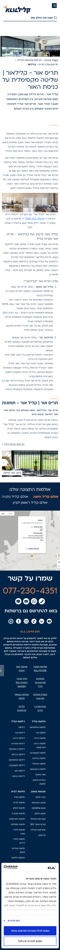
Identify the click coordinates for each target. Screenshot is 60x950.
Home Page (51, 60)
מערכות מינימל (38, 818)
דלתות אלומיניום (17, 759)
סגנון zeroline (39, 808)
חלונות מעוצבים (38, 752)
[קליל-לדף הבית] (17, 7)
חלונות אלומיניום (38, 727)
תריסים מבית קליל (14, 444)
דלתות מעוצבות (17, 765)
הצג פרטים (14, 920)
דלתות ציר (20, 732)
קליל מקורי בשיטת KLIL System (22, 682)
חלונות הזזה (40, 738)
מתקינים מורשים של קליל (40, 682)
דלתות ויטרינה (18, 743)
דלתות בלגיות (18, 754)
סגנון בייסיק (40, 813)
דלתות (22, 727)
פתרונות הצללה (38, 829)
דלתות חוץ (20, 770)
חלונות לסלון (19, 808)
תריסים (42, 835)
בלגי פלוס (41, 797)
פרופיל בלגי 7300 (34, 218)
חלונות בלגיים (39, 758)
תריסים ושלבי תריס (48, 64)
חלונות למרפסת (17, 818)
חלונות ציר (41, 732)
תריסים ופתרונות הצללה (29, 60)
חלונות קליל (19, 797)
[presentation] (5, 462)
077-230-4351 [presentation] (30, 590)
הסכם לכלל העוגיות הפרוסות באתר (30, 930)
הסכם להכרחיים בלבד (30, 941)
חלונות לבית (19, 802)
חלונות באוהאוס (38, 769)
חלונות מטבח (18, 813)
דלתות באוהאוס (17, 749)
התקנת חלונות (18, 857)
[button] (54, 5)
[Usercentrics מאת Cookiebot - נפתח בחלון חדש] (17, 867)
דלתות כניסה (18, 776)
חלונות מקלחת (18, 824)
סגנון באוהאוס (39, 802)
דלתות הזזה (19, 738)
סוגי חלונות (40, 774)
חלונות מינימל (39, 763)
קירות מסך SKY (38, 824)
